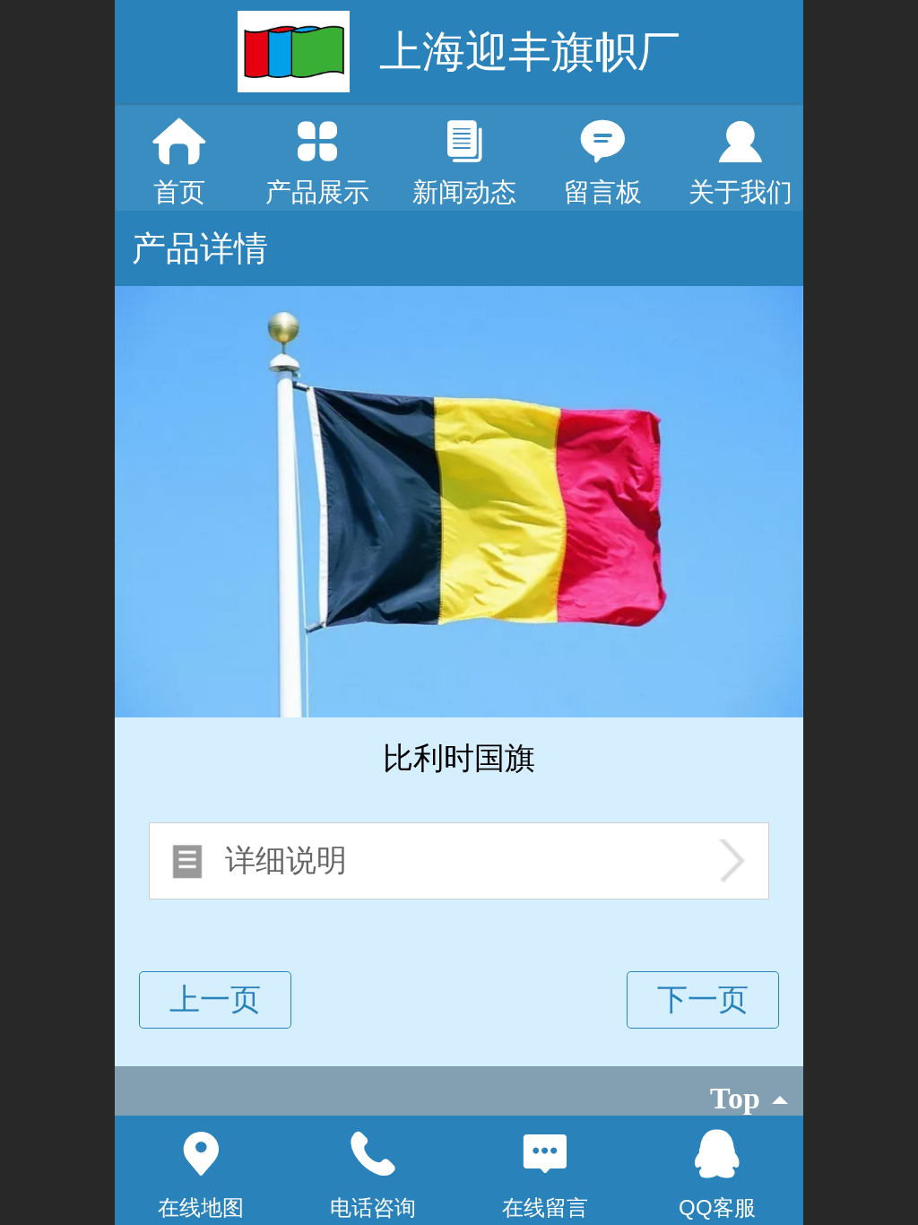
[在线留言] (545, 1154)
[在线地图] (201, 1154)
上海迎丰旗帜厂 (529, 51)
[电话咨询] (373, 1154)
